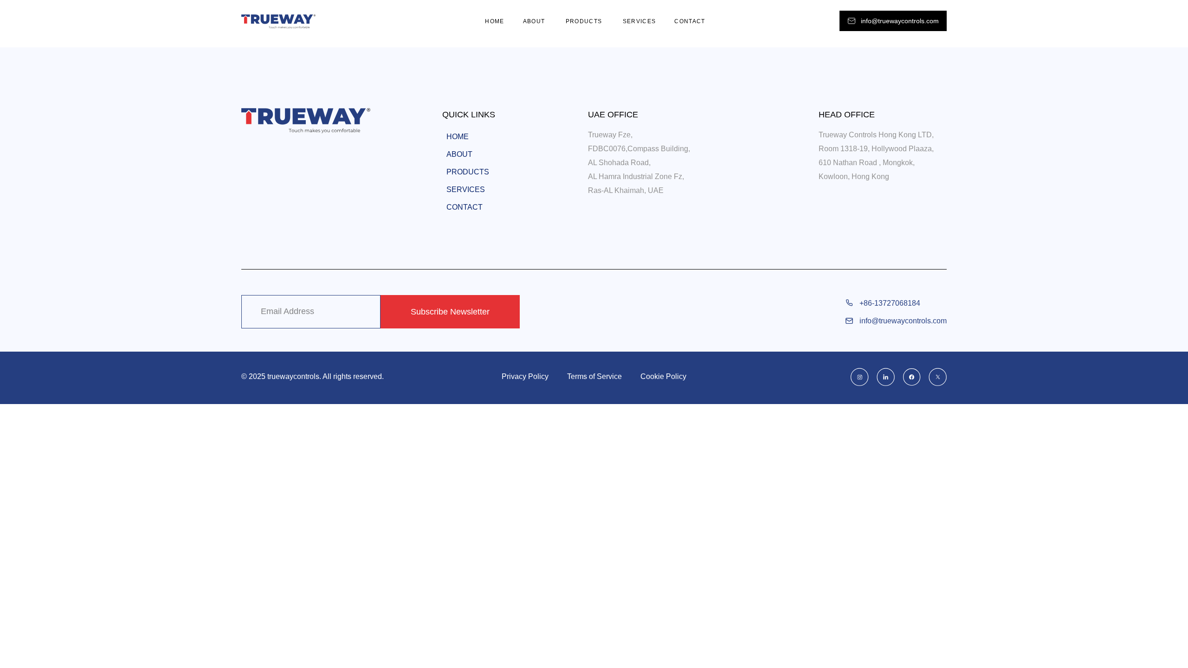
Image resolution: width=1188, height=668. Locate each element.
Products (585, 21)
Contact (689, 21)
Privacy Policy (525, 376)
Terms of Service (594, 376)
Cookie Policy (663, 376)
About (535, 21)
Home (494, 21)
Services (639, 21)
